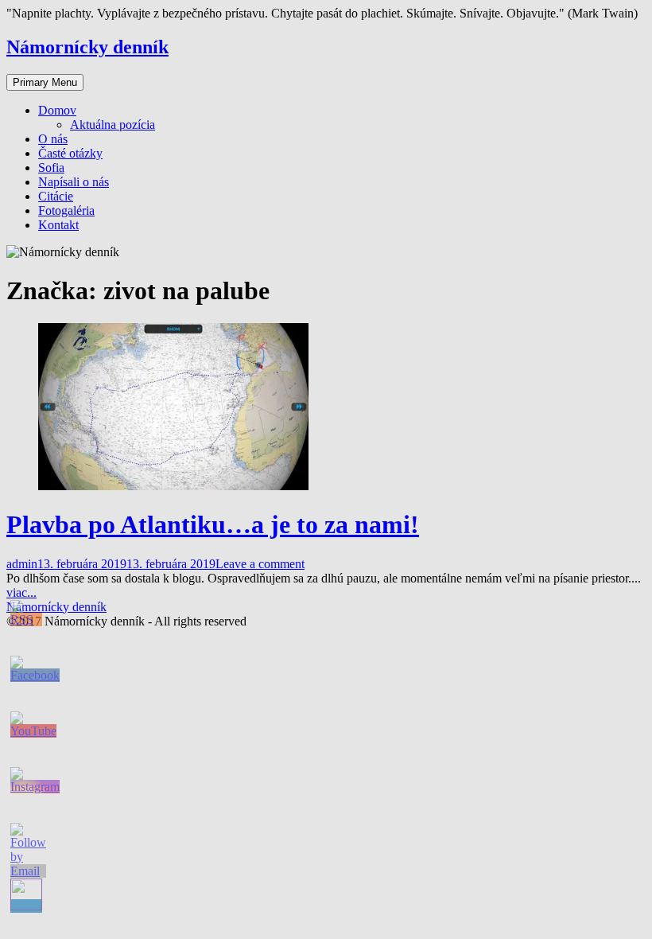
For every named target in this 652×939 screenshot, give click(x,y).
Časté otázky (70, 153)
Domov (57, 110)
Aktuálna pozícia (112, 124)
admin (21, 564)
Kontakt (58, 225)
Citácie (55, 196)
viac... (21, 592)
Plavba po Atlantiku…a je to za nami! (212, 524)
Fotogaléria (66, 210)
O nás (53, 139)
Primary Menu (45, 82)
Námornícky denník (87, 47)
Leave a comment (260, 564)
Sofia (51, 167)
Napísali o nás (73, 182)
